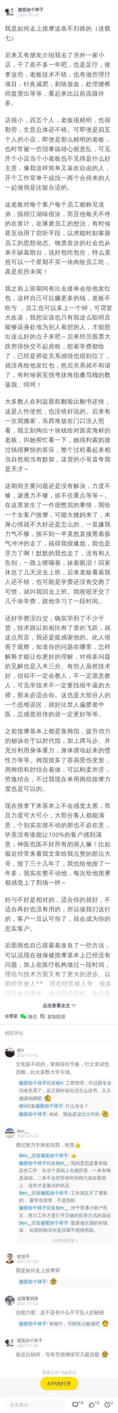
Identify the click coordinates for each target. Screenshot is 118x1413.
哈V (59, 1083)
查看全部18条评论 (59, 1372)
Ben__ (25, 1155)
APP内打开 (59, 1383)
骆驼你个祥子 (33, 1083)
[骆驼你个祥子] (10, 12)
